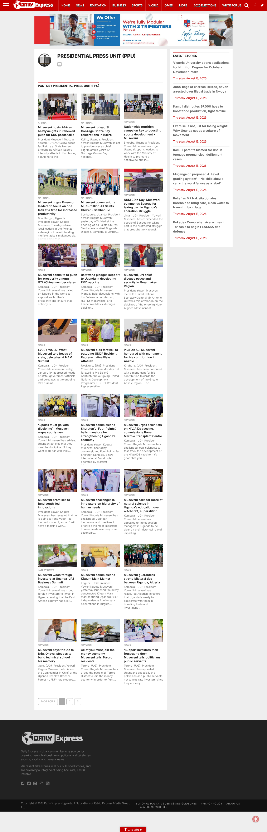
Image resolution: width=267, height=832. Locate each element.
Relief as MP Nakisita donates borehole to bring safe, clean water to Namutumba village (201, 202)
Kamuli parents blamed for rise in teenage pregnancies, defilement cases (197, 154)
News (80, 5)
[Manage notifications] (255, 819)
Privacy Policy (211, 803)
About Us (233, 803)
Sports (137, 5)
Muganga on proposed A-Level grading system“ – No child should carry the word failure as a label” (198, 178)
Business (119, 5)
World (154, 5)
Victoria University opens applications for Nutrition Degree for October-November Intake (201, 67)
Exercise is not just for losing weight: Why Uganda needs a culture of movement (200, 130)
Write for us (231, 5)
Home (66, 5)
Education (98, 5)
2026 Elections (205, 5)
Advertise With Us (153, 807)
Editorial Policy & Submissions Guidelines (166, 803)
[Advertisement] (133, 760)
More (183, 5)
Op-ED (169, 5)
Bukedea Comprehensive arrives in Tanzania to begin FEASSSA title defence (199, 226)
